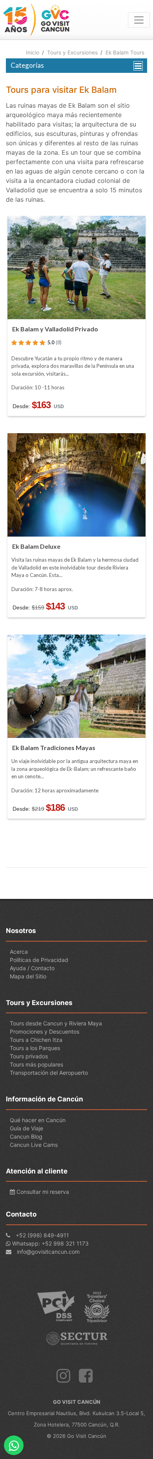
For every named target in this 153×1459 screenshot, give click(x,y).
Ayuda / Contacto (32, 968)
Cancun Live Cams (34, 1144)
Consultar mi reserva (42, 1191)
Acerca (19, 951)
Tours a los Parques (35, 1048)
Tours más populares (36, 1064)
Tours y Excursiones (72, 52)
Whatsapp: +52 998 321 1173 (50, 1243)
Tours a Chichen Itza (36, 1039)
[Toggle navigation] (139, 20)
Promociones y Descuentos (44, 1031)
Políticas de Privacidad (39, 959)
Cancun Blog (26, 1136)
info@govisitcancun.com (48, 1251)
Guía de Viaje (26, 1128)
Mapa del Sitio (28, 976)
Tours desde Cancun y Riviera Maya (56, 1023)
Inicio (32, 52)
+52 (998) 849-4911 (42, 1235)
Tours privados (29, 1056)
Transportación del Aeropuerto (49, 1072)
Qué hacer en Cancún (38, 1120)
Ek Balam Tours (125, 52)
